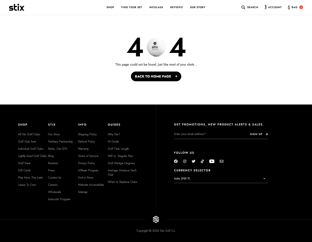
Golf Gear (24, 163)
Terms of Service (88, 156)
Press (51, 170)
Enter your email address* (185, 141)
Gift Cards (24, 170)
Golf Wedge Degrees (121, 163)
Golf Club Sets (27, 141)
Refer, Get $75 (57, 149)
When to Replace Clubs (122, 182)
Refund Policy (86, 141)
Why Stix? (114, 134)
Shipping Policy (87, 134)
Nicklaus (156, 7)
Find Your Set (131, 7)
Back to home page (153, 76)
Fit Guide (113, 141)
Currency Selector (192, 170)
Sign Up (256, 134)
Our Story (197, 7)
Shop (110, 7)
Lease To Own (27, 185)
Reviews (176, 7)
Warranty (83, 149)
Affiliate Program (88, 170)
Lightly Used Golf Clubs (32, 156)
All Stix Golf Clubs (29, 134)
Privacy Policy (86, 163)
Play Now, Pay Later (30, 178)
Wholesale (54, 192)
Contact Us (54, 178)
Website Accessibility (91, 185)
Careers (53, 185)
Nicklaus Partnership (60, 141)
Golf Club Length (118, 149)
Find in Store (85, 178)
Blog (51, 156)
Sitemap (83, 192)
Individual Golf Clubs (30, 149)
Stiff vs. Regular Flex (120, 156)
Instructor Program (59, 199)
